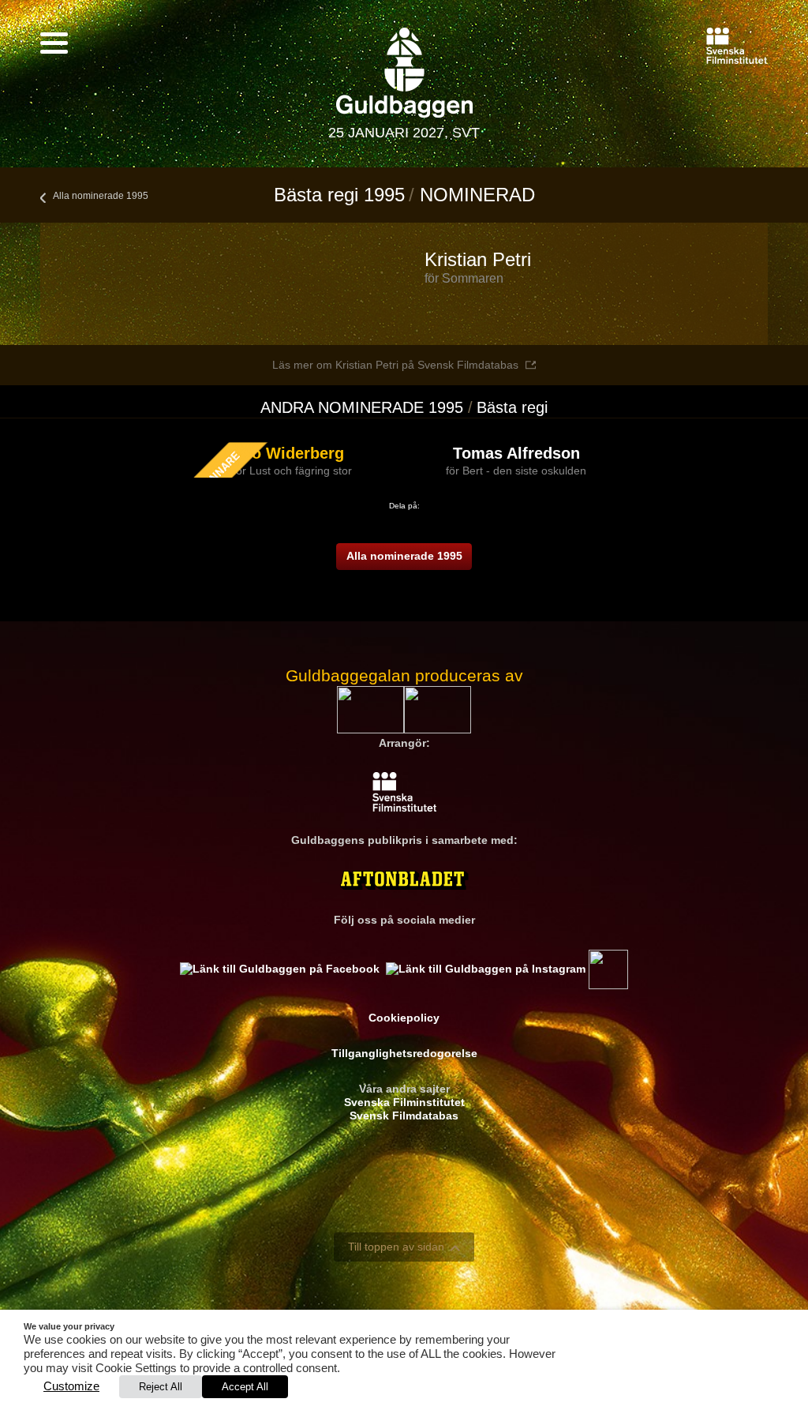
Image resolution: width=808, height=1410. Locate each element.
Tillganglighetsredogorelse (404, 1053)
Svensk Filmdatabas (404, 1115)
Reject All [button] (160, 1387)
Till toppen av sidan (396, 1246)
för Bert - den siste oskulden (516, 470)
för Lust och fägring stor (292, 470)
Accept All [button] (245, 1387)
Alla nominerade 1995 (100, 195)
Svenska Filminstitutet (404, 1102)
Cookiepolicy (404, 1017)
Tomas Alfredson (516, 453)
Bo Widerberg (292, 453)
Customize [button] (71, 1386)
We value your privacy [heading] (69, 1326)
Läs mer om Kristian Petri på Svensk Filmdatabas (395, 364)
